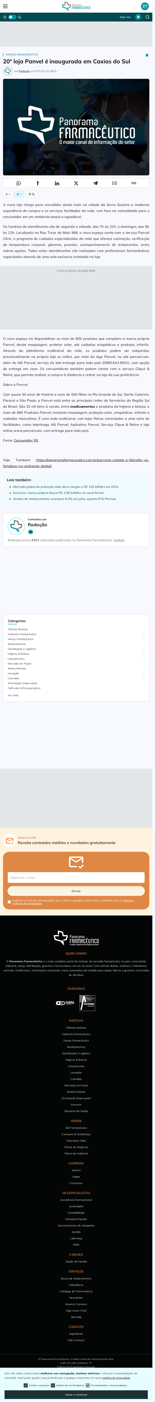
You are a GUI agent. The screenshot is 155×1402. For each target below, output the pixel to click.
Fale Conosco (76, 1340)
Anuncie (90, 1366)
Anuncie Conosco (76, 1304)
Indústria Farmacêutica (22, 634)
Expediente (76, 1333)
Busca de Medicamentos (76, 1278)
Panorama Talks (76, 1140)
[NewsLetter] (144, 6)
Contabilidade (76, 1212)
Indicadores (76, 1285)
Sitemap (76, 1317)
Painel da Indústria (76, 1153)
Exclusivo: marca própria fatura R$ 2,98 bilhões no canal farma (58, 493)
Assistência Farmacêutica (76, 1200)
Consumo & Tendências (76, 1134)
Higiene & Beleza (18, 653)
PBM (76, 1244)
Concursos (76, 1183)
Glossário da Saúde (76, 1111)
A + (7, 194)
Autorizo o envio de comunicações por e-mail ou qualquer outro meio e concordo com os (73, 902)
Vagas (76, 1176)
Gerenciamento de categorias (76, 1225)
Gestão (76, 1232)
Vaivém (76, 1170)
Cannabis (13, 678)
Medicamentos (17, 644)
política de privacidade (116, 1378)
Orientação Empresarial (22, 683)
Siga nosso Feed (76, 1310)
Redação (24, 71)
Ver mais (13, 695)
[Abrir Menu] (17, 6)
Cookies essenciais (39, 1385)
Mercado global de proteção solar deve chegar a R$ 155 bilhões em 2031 (66, 487)
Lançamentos (16, 658)
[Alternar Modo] (31, 194)
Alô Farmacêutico (76, 1128)
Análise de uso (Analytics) (70, 1385)
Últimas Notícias (18, 629)
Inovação (13, 673)
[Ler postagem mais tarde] (147, 55)
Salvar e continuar (76, 1394)
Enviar (76, 891)
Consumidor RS (26, 440)
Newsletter (76, 1297)
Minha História (17, 668)
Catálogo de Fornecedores (76, 1291)
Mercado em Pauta (19, 663)
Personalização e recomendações (109, 1385)
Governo (76, 1104)
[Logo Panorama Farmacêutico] (76, 6)
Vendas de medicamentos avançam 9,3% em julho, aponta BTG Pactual (64, 499)
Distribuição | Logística (22, 649)
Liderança (76, 1238)
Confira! (118, 540)
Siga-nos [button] (125, 17)
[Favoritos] (138, 17)
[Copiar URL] (134, 183)
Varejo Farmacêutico (22, 54)
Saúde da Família (76, 1261)
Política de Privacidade (70, 1366)
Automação (76, 1206)
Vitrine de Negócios (76, 1147)
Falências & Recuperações (24, 688)
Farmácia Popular (76, 1219)
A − (19, 194)
